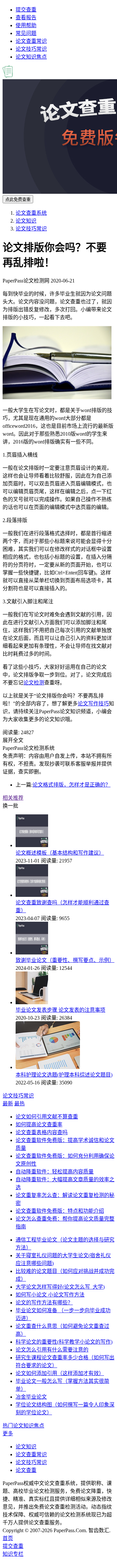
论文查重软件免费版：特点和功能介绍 (60, 1211)
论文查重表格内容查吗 (42, 1132)
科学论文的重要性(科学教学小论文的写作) (64, 1342)
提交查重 (26, 9)
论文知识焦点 (31, 57)
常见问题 (26, 33)
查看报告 (26, 17)
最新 (8, 1103)
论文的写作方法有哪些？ (44, 1302)
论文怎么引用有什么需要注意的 (52, 1349)
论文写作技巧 (93, 703)
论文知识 (26, 221)
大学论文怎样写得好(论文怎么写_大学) (60, 1287)
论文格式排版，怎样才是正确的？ (71, 785)
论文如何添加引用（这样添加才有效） (60, 1373)
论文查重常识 (31, 41)
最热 (19, 1103)
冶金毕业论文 (31, 1397)
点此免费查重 (18, 199)
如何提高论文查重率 (39, 1124)
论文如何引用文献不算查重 (47, 1116)
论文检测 (33, 682)
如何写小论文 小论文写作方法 (50, 1294)
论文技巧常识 (31, 49)
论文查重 (26, 1470)
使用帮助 (26, 25)
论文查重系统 (31, 213)
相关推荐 (13, 798)
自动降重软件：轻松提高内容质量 (55, 1171)
